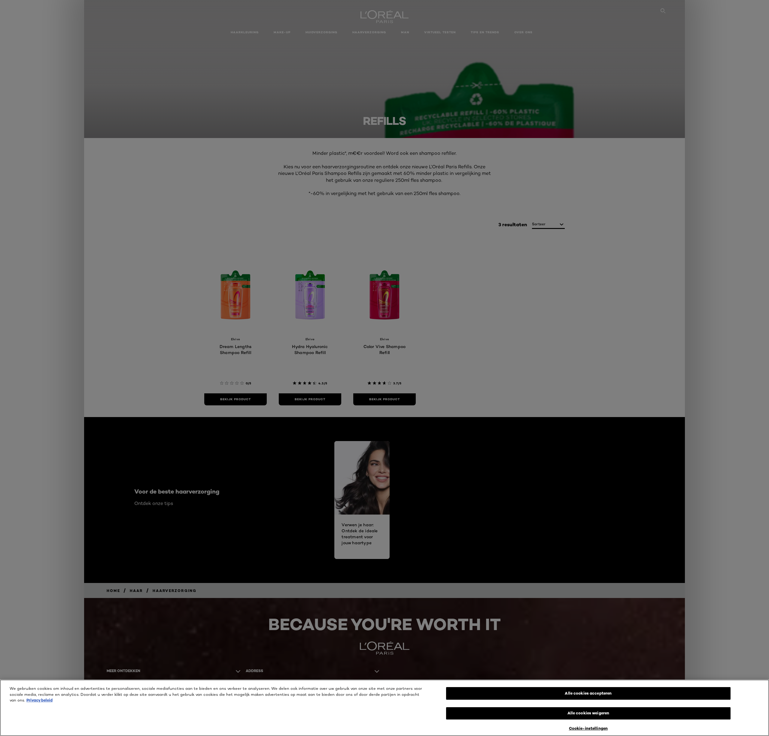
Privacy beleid (39, 700)
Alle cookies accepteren (588, 693)
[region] (384, 708)
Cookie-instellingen (588, 728)
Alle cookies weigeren (588, 713)
